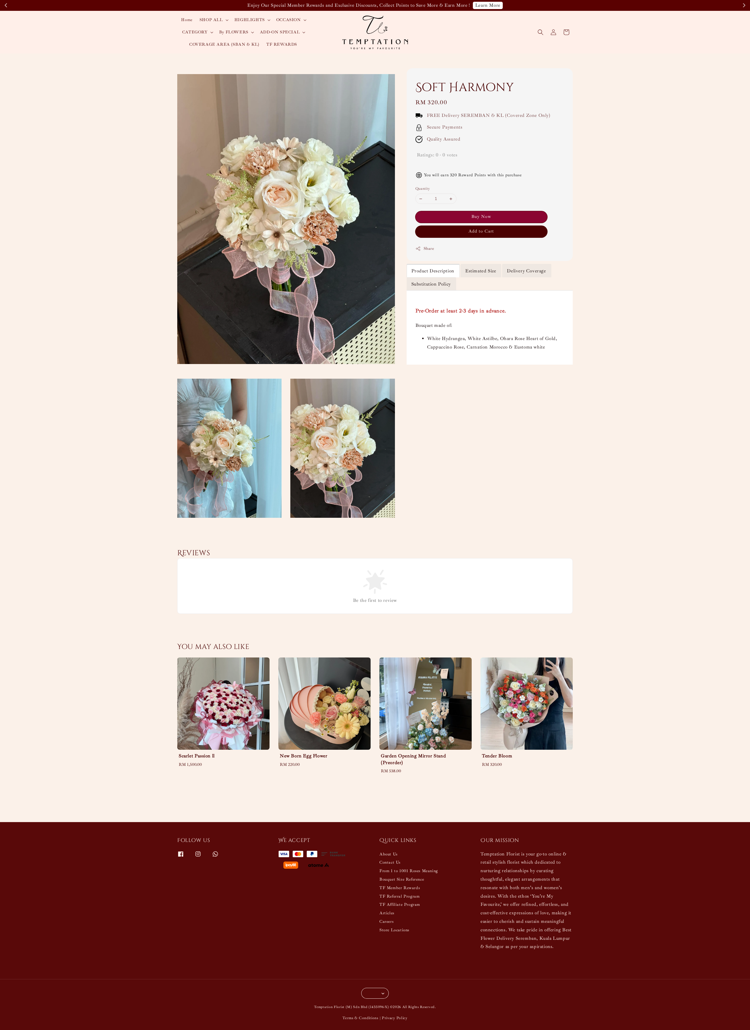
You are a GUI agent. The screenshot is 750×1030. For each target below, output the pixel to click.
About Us (388, 854)
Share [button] (429, 248)
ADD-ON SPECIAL (280, 32)
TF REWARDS (281, 44)
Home (186, 19)
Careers (386, 921)
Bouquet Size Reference (401, 879)
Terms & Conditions (360, 1018)
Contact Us (389, 862)
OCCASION (288, 19)
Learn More (487, 5)
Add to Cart (481, 231)
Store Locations (394, 929)
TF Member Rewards (399, 887)
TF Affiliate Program (399, 904)
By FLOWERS (233, 32)
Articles (386, 913)
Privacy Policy (395, 1018)
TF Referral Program (399, 896)
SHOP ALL (211, 19)
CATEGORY (195, 32)
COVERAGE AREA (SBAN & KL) (224, 44)
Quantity (422, 189)
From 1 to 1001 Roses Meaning (408, 870)
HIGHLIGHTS (249, 19)
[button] (540, 32)
